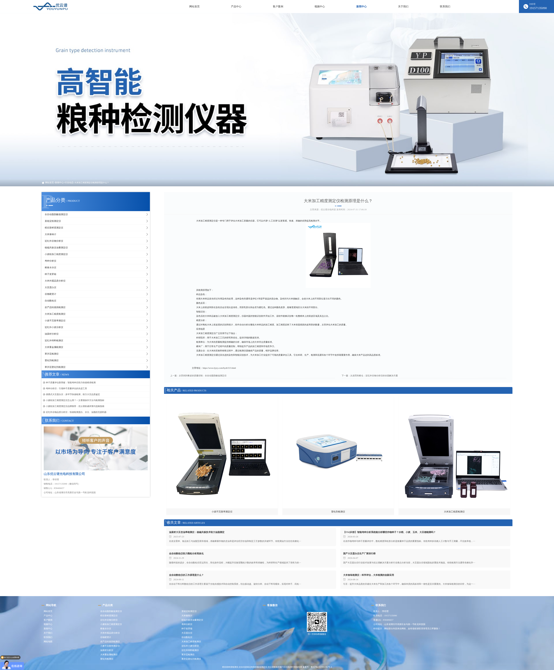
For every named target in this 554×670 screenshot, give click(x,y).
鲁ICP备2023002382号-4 (321, 667)
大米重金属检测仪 (54, 347)
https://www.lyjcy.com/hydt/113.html (219, 368)
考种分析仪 (50, 261)
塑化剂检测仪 (52, 360)
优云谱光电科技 (328, 209)
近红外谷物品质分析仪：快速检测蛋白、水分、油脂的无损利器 (76, 412)
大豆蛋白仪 (50, 287)
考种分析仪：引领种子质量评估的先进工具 (66, 388)
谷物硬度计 (50, 294)
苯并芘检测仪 (52, 354)
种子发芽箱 (50, 274)
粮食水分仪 (50, 267)
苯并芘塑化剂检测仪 (55, 367)
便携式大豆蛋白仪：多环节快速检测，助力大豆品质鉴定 (73, 394)
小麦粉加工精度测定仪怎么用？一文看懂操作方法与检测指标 (75, 400)
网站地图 (48, 641)
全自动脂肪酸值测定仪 (56, 214)
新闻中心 (59, 182)
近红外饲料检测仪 (54, 340)
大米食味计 (50, 234)
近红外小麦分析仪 (54, 327)
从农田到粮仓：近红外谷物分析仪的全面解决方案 (374, 375)
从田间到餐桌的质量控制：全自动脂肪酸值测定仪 (203, 375)
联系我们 (48, 637)
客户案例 (48, 620)
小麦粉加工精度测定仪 (56, 254)
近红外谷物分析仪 (54, 241)
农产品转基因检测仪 (55, 307)
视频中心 (48, 624)
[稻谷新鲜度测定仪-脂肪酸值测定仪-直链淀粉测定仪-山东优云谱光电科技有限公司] (50, 6)
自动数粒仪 (50, 300)
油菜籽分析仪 (52, 334)
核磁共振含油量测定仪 (56, 247)
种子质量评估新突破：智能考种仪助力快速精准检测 (71, 382)
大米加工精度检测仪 (55, 314)
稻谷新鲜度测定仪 (54, 227)
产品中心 (48, 615)
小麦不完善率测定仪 (55, 320)
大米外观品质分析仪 (55, 281)
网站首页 (194, 6)
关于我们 (48, 633)
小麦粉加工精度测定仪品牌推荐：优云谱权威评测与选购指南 (75, 406)
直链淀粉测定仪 (53, 221)
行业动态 (69, 182)
